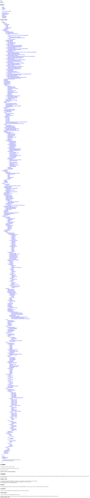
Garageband (11, 445)
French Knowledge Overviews (12, 71)
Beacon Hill (11, 360)
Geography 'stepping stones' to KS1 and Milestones (15, 66)
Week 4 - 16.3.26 (14, 415)
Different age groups (9, 195)
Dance (9, 176)
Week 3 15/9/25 (14, 394)
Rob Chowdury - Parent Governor (13, 88)
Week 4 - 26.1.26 (14, 409)
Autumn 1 (13, 247)
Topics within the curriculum (10, 126)
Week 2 (13, 418)
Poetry (11, 363)
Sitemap (3, 456)
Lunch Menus (6, 210)
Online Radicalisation (11, 202)
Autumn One (14, 235)
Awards (13, 339)
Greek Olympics (12, 358)
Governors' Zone (6, 101)
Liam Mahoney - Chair (11, 86)
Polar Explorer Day (13, 357)
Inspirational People (13, 315)
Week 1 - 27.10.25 (14, 399)
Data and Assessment (7, 81)
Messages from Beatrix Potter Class (15, 149)
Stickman (13, 283)
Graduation (13, 287)
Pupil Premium (6, 116)
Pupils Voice (10, 308)
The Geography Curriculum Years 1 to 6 (14, 68)
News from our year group (12, 291)
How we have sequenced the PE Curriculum (14, 74)
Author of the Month (9, 223)
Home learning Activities (11, 292)
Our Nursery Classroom (11, 133)
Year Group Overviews (11, 43)
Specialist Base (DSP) (7, 82)
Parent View (6, 211)
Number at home (4, 14)
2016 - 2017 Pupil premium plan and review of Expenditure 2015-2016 (16, 121)
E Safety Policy (8, 189)
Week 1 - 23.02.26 (14, 412)
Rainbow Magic (10, 219)
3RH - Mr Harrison (12, 341)
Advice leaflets (10, 200)
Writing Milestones (12, 39)
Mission (7, 25)
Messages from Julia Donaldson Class (15, 148)
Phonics (3, 15)
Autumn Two (14, 236)
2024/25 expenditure (9, 111)
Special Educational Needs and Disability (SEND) (11, 130)
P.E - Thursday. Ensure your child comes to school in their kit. (21, 318)
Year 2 (7, 326)
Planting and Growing (15, 284)
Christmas (13, 273)
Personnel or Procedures (9, 115)
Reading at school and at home (12, 362)
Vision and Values (6, 24)
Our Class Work (14, 425)
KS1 (8, 439)
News (9, 336)
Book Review (10, 228)
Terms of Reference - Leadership (13, 97)
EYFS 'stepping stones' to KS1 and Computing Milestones (16, 59)
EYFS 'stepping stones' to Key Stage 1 (13, 76)
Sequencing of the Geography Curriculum (14, 67)
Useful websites (10, 139)
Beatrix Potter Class (13, 142)
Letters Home (6, 182)
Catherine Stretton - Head (11, 87)
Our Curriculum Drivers (9, 31)
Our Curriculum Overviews (14, 240)
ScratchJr (11, 441)
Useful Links (6, 215)
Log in (1, 1)
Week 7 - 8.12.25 (14, 404)
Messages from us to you (13, 293)
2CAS (11, 442)
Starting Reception (8, 140)
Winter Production (10, 361)
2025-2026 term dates (13, 166)
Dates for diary (8, 172)
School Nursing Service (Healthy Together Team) (11, 212)
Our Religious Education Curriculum (11, 75)
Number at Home (10, 331)
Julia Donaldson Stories (11, 218)
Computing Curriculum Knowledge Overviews (15, 61)
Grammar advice (10, 386)
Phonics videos (8, 449)
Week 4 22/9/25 (14, 395)
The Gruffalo (14, 282)
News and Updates (9, 99)
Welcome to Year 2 (10, 329)
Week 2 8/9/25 (14, 393)
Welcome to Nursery (11, 232)
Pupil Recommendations (9, 225)
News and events (10, 387)
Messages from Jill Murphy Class (15, 150)
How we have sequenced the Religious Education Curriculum (17, 77)
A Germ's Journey (12, 294)
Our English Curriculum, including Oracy (12, 33)
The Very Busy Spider (15, 286)
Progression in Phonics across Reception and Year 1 (17, 37)
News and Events (4, 170)
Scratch (11, 444)
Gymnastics (9, 178)
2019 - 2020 (8, 117)
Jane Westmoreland (11, 91)
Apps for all (9, 433)
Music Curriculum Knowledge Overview (14, 53)
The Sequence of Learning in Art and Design (14, 49)
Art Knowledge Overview (12, 50)
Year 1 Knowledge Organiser (6, 11)
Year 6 (7, 388)
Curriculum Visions (7, 230)
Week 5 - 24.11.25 (14, 402)
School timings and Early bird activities (15, 159)
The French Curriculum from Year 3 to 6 (14, 72)
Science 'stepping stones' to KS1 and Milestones (15, 45)
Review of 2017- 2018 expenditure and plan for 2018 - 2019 (15, 123)
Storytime (9, 138)
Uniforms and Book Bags (13, 160)
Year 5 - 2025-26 (8, 374)
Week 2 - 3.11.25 (14, 400)
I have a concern (6, 194)
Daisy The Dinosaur (13, 440)
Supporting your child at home (12, 327)
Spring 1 (13, 248)
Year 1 (3, 9)
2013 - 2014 (8, 119)
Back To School (10, 222)
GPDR (5, 102)
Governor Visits (8, 100)
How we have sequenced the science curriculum (15, 46)
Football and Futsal (11, 177)
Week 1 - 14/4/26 (14, 417)
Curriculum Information (5, 13)
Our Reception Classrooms (12, 144)
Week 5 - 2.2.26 (14, 410)
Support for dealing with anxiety (11, 207)
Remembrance (14, 271)
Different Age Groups (9, 197)
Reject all (2, 471)
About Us (3, 22)
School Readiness (10, 136)
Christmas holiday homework (16, 405)
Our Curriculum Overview (10, 32)
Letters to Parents (12, 350)
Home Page (2, 2)
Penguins (13, 277)
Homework (9, 335)
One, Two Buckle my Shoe (14, 257)
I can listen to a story (13, 157)
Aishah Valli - (10, 89)
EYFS (9, 437)
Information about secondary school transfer (12, 128)
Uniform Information (7, 214)
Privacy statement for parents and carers (12, 104)
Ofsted (5, 108)
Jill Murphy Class (12, 143)
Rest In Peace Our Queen (13, 307)
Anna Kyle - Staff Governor (12, 90)
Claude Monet (10, 323)
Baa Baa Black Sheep (13, 254)
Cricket (9, 174)
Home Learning (10, 252)
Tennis (9, 175)
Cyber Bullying (8, 204)
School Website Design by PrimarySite (8, 460)
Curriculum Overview (11, 289)
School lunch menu (12, 165)
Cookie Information (5, 457)
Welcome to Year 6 (10, 389)
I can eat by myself (12, 153)
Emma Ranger (10, 93)
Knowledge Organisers (11, 290)
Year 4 (7, 342)
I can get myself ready (13, 152)
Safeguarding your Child (7, 187)
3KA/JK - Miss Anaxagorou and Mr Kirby (16, 340)
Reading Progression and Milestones (15, 36)
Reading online (12, 367)
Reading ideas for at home (13, 366)
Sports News (6, 171)
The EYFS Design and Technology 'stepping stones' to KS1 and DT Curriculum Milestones (21, 56)
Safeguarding (8, 114)
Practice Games (12, 352)
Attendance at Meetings (11, 98)
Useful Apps (10, 305)
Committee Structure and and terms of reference (13, 95)
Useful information (10, 300)
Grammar (11, 383)
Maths (11, 298)
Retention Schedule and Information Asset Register (13, 105)
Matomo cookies (5, 486)
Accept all (5, 471)
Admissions (6, 79)
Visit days (11, 262)
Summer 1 (13, 250)
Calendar (5, 180)
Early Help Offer (6, 83)
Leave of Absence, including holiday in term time (13, 185)
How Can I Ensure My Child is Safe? (13, 201)
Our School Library (7, 216)
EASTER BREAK (14, 416)
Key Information (4, 30)
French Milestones (10, 70)
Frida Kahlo (4, 17)
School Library (12, 163)
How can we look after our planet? (17, 312)
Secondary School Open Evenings (11, 129)
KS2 (8, 443)
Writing (9, 38)
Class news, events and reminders (15, 316)
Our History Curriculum (9, 62)
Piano (10, 434)
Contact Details (6, 28)
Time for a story (12, 297)
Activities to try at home (11, 135)
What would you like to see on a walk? (17, 313)
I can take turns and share (13, 154)
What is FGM (8, 190)
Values (7, 26)
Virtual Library (8, 217)
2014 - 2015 (8, 120)
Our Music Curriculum (9, 51)
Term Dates (6, 169)
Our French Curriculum (9, 69)
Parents (3, 183)
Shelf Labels (8, 224)
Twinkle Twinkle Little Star (14, 255)
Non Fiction (9, 220)
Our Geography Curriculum (10, 65)
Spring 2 (13, 249)
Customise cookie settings (11, 471)
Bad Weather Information (8, 186)
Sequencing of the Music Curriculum (13, 52)
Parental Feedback (8, 27)
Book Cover (10, 226)
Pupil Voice (6, 452)
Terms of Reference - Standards (12, 96)
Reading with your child (13, 354)
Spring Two (13, 243)
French (7, 447)
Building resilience (9, 209)
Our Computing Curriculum (10, 58)
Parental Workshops (11, 353)
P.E (10, 161)
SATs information (10, 432)
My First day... (12, 263)
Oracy (9, 34)
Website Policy (4, 458)
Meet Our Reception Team (12, 141)
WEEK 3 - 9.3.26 (14, 414)
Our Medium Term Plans (13, 246)
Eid (12, 281)
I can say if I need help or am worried (15, 155)
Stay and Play (12, 261)
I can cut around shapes (13, 156)
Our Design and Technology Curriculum (12, 55)
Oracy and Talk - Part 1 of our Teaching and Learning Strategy (19, 35)
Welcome (5, 23)
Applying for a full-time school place (13, 259)
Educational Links (7, 451)
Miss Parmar (11, 421)
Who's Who (6, 29)
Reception (7, 288)
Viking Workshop (12, 359)
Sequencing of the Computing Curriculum (14, 60)
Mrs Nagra (11, 424)
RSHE (5, 124)
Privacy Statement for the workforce (11, 103)
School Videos (6, 453)
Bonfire (13, 270)
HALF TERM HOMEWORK (16, 411)
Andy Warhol (10, 324)
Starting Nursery (8, 132)
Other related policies (9, 106)
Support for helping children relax (11, 208)
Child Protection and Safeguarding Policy (12, 188)
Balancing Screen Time (9, 196)
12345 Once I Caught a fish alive (15, 253)
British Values (6, 80)
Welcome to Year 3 (10, 333)
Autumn (13, 269)
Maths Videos (10, 431)
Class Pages (4, 8)
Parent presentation (9, 125)
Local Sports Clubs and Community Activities (13, 173)
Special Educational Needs (10, 113)
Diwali (13, 268)
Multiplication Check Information (13, 349)
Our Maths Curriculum (9, 40)
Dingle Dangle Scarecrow (13, 256)
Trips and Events (14, 338)
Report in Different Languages (10, 109)
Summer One (14, 238)
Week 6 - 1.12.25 (14, 403)
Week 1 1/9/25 (14, 392)
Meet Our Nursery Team (11, 134)
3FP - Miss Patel (12, 337)
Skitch (11, 435)
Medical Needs (6, 107)
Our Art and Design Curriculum (10, 47)
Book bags (11, 302)
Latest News (6, 179)
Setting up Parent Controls (10, 198)
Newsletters (6, 181)
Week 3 (13, 408)
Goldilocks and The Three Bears (16, 267)
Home (3, 21)
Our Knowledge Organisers (14, 234)
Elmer (12, 272)
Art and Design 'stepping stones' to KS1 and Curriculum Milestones (18, 48)
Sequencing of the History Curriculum (13, 63)
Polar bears (13, 275)
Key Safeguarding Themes (12, 42)
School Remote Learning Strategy (9, 213)
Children (3, 7)
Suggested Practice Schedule (14, 351)
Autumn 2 (11, 345)
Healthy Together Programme (14, 164)
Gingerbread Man (14, 279)
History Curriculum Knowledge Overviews (14, 64)
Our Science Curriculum (9, 44)
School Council (6, 450)
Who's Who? (8, 85)
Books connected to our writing (14, 365)
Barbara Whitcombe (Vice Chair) (13, 92)
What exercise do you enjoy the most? (17, 314)
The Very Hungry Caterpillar (16, 285)
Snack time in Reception (13, 162)
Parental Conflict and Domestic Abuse (11, 191)
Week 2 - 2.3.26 (14, 413)
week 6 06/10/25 (14, 396)
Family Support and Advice (8, 193)
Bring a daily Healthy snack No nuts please (18, 317)
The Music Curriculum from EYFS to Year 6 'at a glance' (16, 54)
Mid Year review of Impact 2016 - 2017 (12, 122)
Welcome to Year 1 (5, 12)
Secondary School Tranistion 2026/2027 (10, 127)
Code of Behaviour (7, 192)
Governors (5, 84)
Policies (5, 112)
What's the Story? (10, 368)
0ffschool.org (10, 446)
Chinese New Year (14, 276)
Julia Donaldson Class (13, 145)
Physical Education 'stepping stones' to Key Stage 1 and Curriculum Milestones (19, 73)
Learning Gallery (10, 306)
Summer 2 (13, 251)
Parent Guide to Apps (9, 203)
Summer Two (14, 239)
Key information (10, 137)
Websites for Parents (9, 199)
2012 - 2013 (8, 118)
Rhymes (13, 266)
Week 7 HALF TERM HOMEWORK (17, 397)
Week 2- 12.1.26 (14, 407)
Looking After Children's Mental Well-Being (10, 206)
